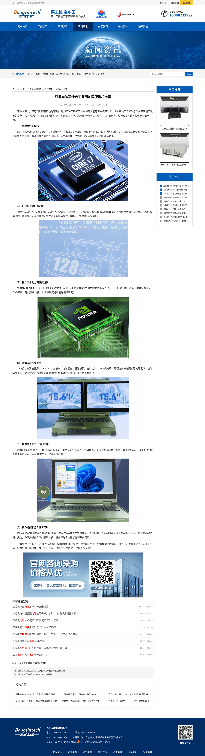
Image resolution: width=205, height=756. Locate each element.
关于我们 (163, 2)
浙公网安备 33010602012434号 (95, 742)
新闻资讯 (83, 26)
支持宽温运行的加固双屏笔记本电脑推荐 (38, 674)
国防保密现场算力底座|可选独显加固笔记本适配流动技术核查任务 (175, 213)
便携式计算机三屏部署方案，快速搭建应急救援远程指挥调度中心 (175, 201)
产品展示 (42, 26)
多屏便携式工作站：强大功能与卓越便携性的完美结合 (43, 670)
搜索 (189, 74)
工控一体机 (75, 73)
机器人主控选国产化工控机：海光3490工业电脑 (175, 209)
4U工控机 (100, 73)
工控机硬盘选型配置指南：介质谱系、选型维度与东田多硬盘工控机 (175, 185)
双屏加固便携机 (40, 662)
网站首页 (22, 26)
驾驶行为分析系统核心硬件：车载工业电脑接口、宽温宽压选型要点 (174, 221)
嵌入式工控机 (62, 73)
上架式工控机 (88, 73)
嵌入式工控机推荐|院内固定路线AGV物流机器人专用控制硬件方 (175, 217)
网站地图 (186, 2)
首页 (29, 88)
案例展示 (63, 26)
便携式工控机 (48, 73)
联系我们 (175, 2)
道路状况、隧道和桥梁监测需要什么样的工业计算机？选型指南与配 (175, 205)
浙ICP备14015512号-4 (65, 742)
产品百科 (49, 88)
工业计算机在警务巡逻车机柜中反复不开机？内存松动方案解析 (175, 193)
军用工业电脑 (25, 662)
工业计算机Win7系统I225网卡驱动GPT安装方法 (175, 189)
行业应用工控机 (33, 73)
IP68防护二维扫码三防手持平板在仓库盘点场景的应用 (175, 197)
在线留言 (123, 26)
